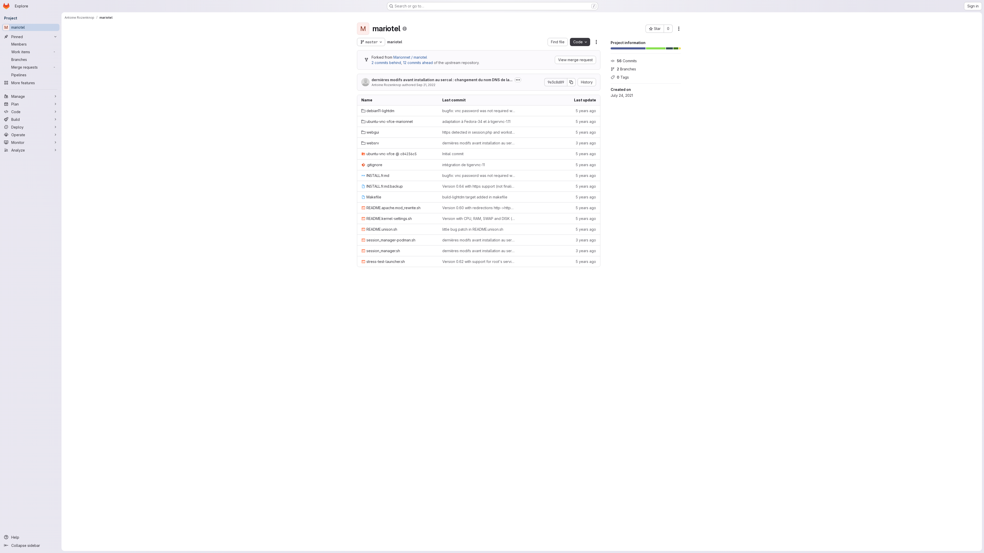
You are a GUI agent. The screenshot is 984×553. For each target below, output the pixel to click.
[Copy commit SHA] (571, 82)
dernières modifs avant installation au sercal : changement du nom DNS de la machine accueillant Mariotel (478, 143)
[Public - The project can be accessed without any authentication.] (405, 29)
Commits (627, 61)
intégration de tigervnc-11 (463, 165)
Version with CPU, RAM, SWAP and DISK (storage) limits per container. (478, 218)
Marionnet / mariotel (410, 57)
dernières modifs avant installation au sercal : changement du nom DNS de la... (442, 80)
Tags (623, 77)
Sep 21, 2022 (425, 85)
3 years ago (586, 143)
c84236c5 (408, 154)
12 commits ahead (418, 62)
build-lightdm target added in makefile (474, 197)
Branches (626, 69)
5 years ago (586, 111)
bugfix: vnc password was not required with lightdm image (478, 111)
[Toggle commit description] (518, 80)
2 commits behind (386, 62)
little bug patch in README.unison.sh (472, 229)
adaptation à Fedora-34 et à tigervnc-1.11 (476, 121)
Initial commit (453, 154)
